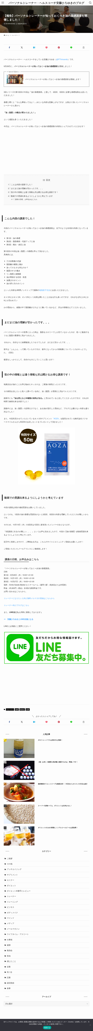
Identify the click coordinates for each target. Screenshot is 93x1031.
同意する (47, 1027)
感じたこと (11, 961)
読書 (9, 977)
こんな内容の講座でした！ (22, 184)
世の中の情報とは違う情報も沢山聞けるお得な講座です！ (34, 192)
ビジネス (10, 907)
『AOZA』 (56, 418)
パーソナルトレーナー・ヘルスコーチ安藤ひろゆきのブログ (46, 2)
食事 (27, 709)
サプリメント (12, 874)
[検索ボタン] (90, 2)
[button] (9, 47)
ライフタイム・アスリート (18, 934)
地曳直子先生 (44, 290)
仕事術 (9, 939)
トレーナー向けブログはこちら (16, 605)
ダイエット (11, 885)
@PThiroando (62, 59)
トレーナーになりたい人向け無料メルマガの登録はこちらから (29, 598)
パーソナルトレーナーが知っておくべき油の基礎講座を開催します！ (53, 79)
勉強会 (22, 709)
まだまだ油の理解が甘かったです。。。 (27, 188)
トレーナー (10, 709)
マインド (10, 918)
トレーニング (12, 901)
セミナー (10, 880)
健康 (16, 709)
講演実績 (10, 983)
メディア (10, 923)
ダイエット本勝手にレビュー (19, 891)
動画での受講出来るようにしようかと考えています (32, 196)
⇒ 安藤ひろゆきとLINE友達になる (18, 619)
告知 (9, 956)
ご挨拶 (9, 858)
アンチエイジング (14, 869)
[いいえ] (90, 1025)
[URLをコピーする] (83, 47)
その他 (9, 863)
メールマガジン (13, 928)
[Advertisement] (46, 151)
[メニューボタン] (2, 2)
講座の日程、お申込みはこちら (26, 199)
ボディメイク (12, 912)
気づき (9, 972)
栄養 (9, 966)
